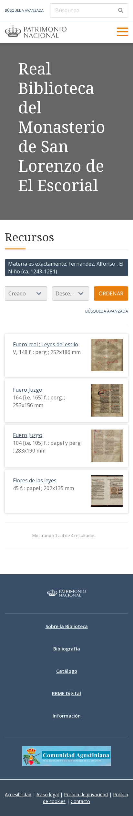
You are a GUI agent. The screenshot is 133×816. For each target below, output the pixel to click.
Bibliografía (66, 649)
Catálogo (66, 671)
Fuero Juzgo (27, 389)
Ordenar (111, 293)
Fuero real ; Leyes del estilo (45, 344)
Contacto (80, 801)
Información (67, 716)
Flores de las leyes (34, 480)
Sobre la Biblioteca (67, 626)
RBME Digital (66, 693)
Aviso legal (47, 794)
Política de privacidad (86, 794)
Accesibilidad (18, 794)
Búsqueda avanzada (24, 10)
